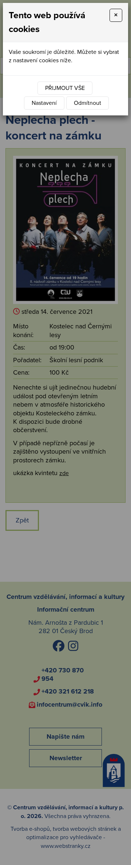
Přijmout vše (65, 88)
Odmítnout (87, 103)
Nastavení (44, 103)
